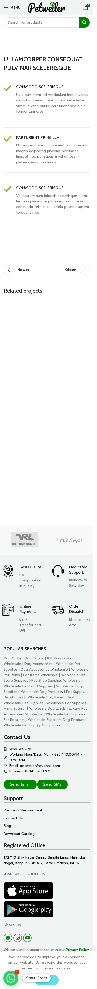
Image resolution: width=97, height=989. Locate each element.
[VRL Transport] (24, 539)
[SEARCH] (84, 22)
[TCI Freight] (69, 539)
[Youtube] (27, 938)
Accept (47, 980)
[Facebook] (8, 938)
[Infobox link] (47, 99)
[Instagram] (17, 938)
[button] (10, 978)
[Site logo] (46, 7)
